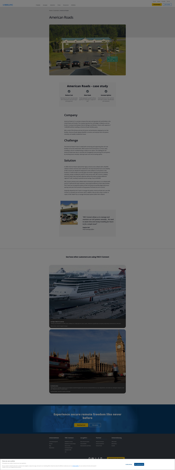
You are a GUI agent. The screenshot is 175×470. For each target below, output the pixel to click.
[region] (87, 464)
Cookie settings (129, 464)
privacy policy (76, 466)
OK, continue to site (139, 464)
